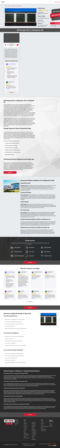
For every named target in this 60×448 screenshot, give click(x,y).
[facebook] (7, 424)
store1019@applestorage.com (43, 18)
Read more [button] (20, 286)
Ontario (9, 5)
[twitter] (9, 424)
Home (6, 5)
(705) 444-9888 (41, 16)
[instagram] (12, 424)
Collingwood (14, 5)
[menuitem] (18, 422)
